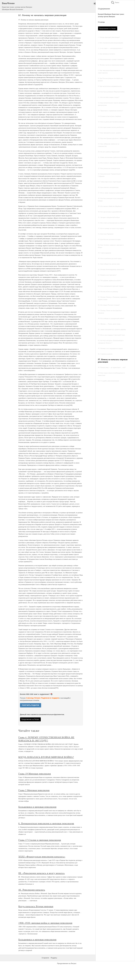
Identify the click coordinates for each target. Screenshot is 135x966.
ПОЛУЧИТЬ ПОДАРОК (30, 705)
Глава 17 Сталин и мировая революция (39, 840)
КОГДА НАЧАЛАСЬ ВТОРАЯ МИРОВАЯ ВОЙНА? (46, 757)
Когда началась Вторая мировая (35, 906)
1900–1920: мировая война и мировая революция (45, 922)
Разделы (54, 958)
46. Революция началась (31, 889)
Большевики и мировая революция (37, 806)
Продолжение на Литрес (107, 28)
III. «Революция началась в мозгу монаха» (41, 873)
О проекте (45, 958)
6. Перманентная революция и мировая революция (46, 823)
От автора (101, 22)
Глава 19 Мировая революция (34, 773)
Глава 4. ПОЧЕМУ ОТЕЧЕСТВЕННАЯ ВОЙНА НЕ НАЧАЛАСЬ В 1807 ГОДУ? (46, 739)
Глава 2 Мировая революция (34, 790)
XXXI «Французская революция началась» (41, 856)
